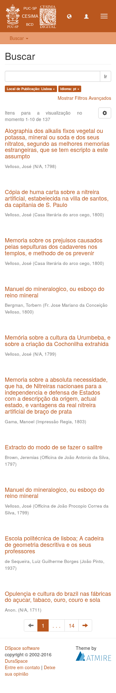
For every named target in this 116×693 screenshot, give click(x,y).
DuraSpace (16, 661)
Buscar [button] (17, 38)
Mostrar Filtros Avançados (84, 98)
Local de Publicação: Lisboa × (31, 88)
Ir (105, 76)
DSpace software (22, 648)
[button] (69, 16)
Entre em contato (22, 667)
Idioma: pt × (69, 88)
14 (71, 625)
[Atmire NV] (93, 655)
